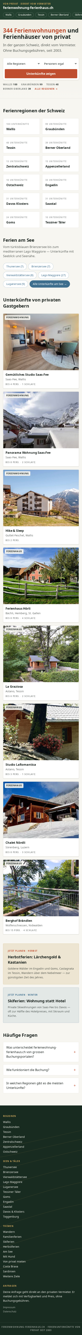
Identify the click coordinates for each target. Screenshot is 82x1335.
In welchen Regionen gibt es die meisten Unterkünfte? (41, 1085)
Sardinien (9, 1271)
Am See (8, 1251)
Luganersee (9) (15, 284)
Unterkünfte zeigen (40, 74)
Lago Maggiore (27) (53, 275)
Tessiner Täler (12, 1192)
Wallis (9, 14)
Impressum (9, 1307)
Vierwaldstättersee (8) (19, 275)
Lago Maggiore (12, 1182)
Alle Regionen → (46, 88)
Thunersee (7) (14, 266)
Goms (6, 1197)
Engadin (8, 1201)
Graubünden (24, 14)
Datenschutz (9, 1311)
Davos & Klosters (13, 1211)
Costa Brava (10, 1266)
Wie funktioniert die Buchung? (41, 1070)
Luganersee (10, 1187)
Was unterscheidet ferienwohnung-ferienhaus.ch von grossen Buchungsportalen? (41, 1052)
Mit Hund (9, 1256)
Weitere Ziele (11, 1276)
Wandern (9, 1232)
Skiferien (8, 1241)
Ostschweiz (10, 1151)
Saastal (7, 1206)
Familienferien (12, 1237)
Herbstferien (11, 1246)
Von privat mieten (14, 1261)
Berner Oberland (59, 14)
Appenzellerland (13, 1146)
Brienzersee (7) (40, 266)
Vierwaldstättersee (15, 1177)
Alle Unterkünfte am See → (50, 284)
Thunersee (10, 1167)
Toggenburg (11, 1216)
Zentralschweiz (12, 1142)
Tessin (41, 14)
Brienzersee (10, 1172)
